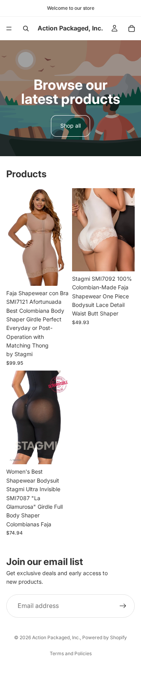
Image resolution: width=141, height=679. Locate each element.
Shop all (70, 125)
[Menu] (9, 28)
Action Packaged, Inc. (56, 637)
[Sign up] (123, 606)
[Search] (25, 28)
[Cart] (131, 28)
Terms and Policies (71, 653)
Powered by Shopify (104, 637)
